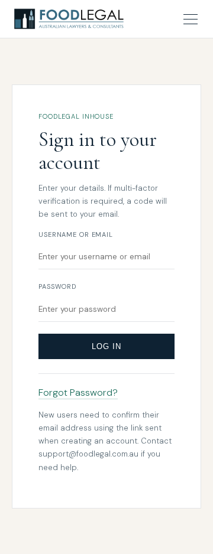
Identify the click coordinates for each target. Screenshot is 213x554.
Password (57, 286)
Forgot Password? (78, 392)
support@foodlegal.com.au (88, 454)
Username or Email (75, 234)
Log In (106, 346)
